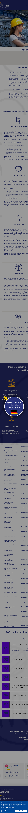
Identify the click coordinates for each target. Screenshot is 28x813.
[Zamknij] (26, 802)
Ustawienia (7, 810)
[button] (5, 398)
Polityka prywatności (9, 807)
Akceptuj (21, 810)
